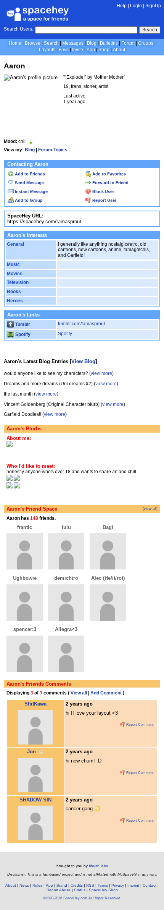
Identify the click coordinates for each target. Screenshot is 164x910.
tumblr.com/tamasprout (81, 323)
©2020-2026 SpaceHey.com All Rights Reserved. (82, 898)
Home (15, 43)
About (119, 49)
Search (149, 29)
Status (79, 890)
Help (122, 5)
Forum (128, 43)
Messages (73, 43)
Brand (61, 885)
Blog (91, 43)
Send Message (29, 182)
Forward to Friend (110, 182)
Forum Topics (53, 149)
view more (101, 373)
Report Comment (139, 725)
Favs (64, 49)
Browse (32, 43)
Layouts (47, 49)
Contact (149, 885)
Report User (103, 200)
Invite (77, 49)
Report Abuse (59, 890)
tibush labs (98, 866)
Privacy (117, 885)
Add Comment (106, 693)
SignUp (153, 5)
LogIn (136, 5)
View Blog (83, 361)
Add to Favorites (108, 174)
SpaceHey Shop (103, 890)
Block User (102, 191)
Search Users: (18, 29)
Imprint (133, 885)
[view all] (150, 508)
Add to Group (28, 200)
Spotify (22, 334)
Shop (103, 49)
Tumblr (22, 324)
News (24, 885)
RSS (90, 885)
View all (79, 693)
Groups (145, 43)
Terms (103, 885)
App (91, 49)
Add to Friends (29, 174)
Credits (77, 885)
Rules (37, 885)
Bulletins (109, 43)
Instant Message (31, 191)
